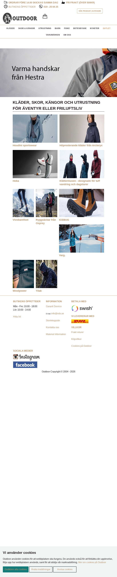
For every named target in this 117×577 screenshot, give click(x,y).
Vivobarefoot (20, 219)
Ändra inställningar (40, 569)
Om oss (67, 35)
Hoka (16, 180)
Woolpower (20, 290)
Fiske (67, 28)
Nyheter (94, 28)
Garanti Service (54, 306)
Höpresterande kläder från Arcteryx (80, 145)
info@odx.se (57, 313)
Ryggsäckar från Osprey (46, 221)
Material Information (56, 334)
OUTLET (106, 28)
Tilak (39, 290)
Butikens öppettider (22, 7)
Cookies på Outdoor (81, 346)
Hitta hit (17, 316)
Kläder (11, 28)
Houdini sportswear (25, 145)
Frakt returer (77, 332)
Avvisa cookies (64, 569)
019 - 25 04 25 (51, 7)
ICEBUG (64, 219)
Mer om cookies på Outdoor (92, 562)
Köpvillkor (76, 339)
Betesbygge (80, 28)
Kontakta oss (52, 327)
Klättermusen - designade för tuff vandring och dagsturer (79, 182)
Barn (57, 28)
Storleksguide (53, 320)
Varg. (62, 255)
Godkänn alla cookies (16, 569)
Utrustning (45, 28)
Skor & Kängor (26, 28)
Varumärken (53, 35)
